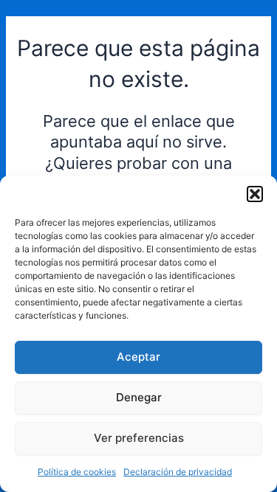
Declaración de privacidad (177, 471)
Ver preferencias (139, 438)
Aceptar (138, 357)
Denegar (139, 397)
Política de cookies (77, 471)
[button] (254, 194)
